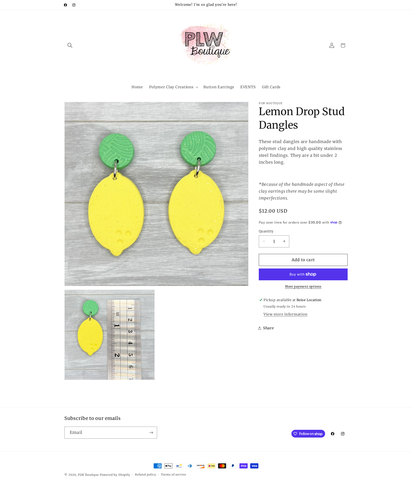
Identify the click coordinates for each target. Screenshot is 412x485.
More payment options (303, 286)
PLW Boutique (88, 475)
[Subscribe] (151, 433)
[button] (70, 45)
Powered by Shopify (115, 475)
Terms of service (173, 474)
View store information (285, 314)
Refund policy (145, 474)
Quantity (266, 231)
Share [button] (268, 327)
